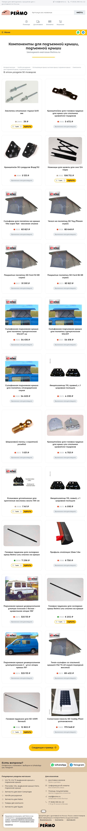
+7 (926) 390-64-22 (77, 2)
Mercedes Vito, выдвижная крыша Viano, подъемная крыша (22, 787)
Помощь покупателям (59, 792)
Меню (7, 32)
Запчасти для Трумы (14, 807)
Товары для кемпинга (14, 803)
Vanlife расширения (24, 67)
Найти (80, 12)
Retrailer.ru (43, 811)
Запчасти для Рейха (14, 799)
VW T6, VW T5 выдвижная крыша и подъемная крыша (19, 781)
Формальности (46, 820)
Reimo (14, 12)
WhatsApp (78, 32)
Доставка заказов (56, 781)
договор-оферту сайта (27, 821)
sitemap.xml (71, 820)
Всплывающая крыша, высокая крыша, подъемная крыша (51, 67)
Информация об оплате (58, 786)
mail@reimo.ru (60, 2)
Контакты (59, 820)
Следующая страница (43, 747)
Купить (27, 127)
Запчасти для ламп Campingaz (18, 792)
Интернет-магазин (9, 67)
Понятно (9, 825)
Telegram (83, 32)
